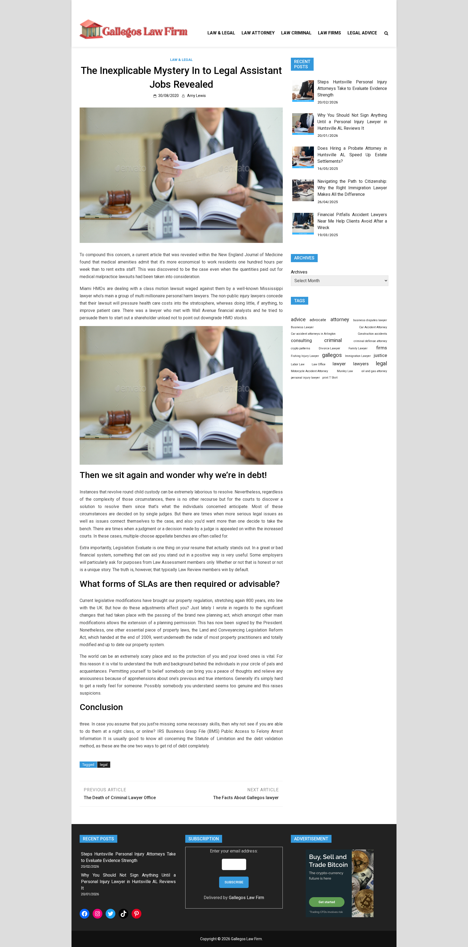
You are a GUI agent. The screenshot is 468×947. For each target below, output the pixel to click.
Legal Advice (362, 32)
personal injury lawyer (305, 377)
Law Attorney (258, 32)
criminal (333, 340)
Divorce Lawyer (329, 348)
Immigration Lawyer (358, 356)
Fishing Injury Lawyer (305, 356)
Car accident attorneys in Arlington (313, 334)
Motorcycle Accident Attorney (309, 371)
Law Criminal (296, 32)
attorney (339, 320)
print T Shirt (329, 377)
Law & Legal (221, 32)
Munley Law (345, 371)
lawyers (361, 363)
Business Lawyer (302, 327)
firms (381, 347)
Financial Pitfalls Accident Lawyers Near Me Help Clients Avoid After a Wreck (352, 221)
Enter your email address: (234, 851)
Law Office (319, 364)
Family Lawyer (358, 348)
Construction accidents (372, 334)
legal (104, 765)
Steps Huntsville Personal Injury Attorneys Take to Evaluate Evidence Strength (352, 88)
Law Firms (329, 32)
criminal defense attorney (370, 341)
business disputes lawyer (370, 320)
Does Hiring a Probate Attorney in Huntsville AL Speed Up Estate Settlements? (352, 155)
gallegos (332, 355)
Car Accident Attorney (373, 327)
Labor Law (297, 364)
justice (380, 355)
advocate (318, 319)
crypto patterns (300, 348)
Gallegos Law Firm (246, 897)
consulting (301, 340)
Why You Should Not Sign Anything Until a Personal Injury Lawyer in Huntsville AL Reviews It (352, 122)
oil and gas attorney (374, 371)
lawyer (339, 363)
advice (298, 319)
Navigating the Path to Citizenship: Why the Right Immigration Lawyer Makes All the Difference (352, 188)
